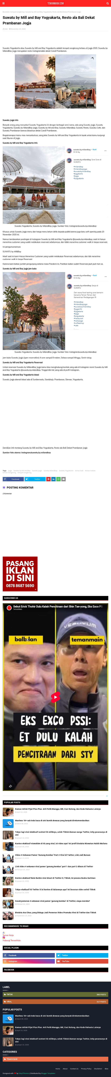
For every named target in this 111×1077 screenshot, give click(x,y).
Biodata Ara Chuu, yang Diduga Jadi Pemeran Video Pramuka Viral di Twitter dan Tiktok (55, 912)
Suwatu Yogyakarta (66, 471)
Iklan (106, 1069)
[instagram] (29, 961)
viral (53, 1002)
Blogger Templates (48, 1073)
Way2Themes (24, 1073)
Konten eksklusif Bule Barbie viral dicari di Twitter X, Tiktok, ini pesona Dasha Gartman (55, 878)
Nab (6, 29)
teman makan (90, 471)
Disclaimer (98, 1069)
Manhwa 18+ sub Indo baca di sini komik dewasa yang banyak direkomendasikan (52, 820)
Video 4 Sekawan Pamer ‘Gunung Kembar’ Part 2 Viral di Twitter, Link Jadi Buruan (52, 855)
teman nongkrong (9, 473)
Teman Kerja (8, 935)
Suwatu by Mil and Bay (22, 471)
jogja (10, 471)
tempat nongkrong (17, 12)
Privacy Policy (86, 1069)
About (65, 1069)
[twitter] (82, 955)
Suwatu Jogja (37, 471)
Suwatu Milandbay (50, 471)
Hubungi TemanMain (12, 940)
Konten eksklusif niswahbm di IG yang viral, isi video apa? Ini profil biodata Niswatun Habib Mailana (61, 843)
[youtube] (82, 961)
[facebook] (29, 955)
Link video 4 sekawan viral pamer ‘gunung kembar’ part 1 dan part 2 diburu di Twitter (54, 866)
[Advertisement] (55, 38)
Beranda (6, 12)
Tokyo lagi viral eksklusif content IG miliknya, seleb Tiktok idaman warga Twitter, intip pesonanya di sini (61, 833)
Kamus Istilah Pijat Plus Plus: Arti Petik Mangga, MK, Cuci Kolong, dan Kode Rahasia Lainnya (58, 809)
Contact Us (74, 1069)
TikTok (53, 994)
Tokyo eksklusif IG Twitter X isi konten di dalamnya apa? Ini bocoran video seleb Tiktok (55, 889)
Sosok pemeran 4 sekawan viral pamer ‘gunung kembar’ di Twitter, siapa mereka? (52, 901)
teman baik (79, 471)
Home (58, 1069)
